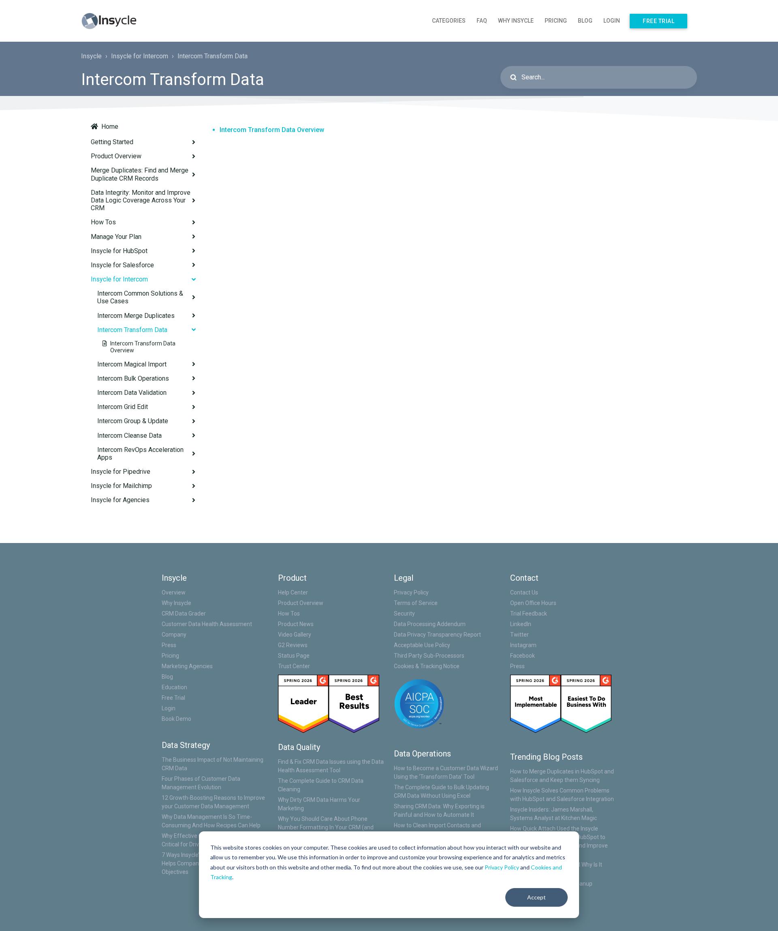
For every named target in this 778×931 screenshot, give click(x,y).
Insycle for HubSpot (119, 251)
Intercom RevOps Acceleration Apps (140, 453)
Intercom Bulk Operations (133, 378)
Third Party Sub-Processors (429, 655)
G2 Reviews (293, 645)
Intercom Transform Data (212, 56)
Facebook (522, 655)
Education (174, 687)
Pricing (556, 20)
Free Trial (658, 21)
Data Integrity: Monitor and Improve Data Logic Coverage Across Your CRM (140, 200)
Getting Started (112, 142)
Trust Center (294, 666)
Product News (296, 624)
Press (169, 645)
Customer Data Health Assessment (207, 624)
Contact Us (524, 592)
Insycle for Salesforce (122, 265)
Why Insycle (516, 20)
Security (404, 613)
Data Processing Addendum (430, 624)
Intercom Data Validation (132, 392)
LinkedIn (520, 624)
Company (174, 634)
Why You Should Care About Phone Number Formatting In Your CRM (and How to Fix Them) (326, 827)
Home (109, 126)
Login (611, 20)
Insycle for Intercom (139, 56)
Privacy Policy (502, 867)
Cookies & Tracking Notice (427, 666)
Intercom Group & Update (132, 421)
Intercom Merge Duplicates (136, 316)
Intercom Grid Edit (122, 407)
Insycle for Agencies (120, 500)
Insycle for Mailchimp (121, 486)
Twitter (519, 634)
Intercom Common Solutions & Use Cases (140, 297)
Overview (174, 592)
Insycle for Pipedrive (120, 471)
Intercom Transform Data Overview (142, 347)
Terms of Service (416, 603)
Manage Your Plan (116, 237)
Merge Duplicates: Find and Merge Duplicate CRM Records (139, 174)
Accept (536, 897)
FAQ (482, 20)
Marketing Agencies (187, 666)
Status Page (294, 655)
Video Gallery (294, 634)
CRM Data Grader (184, 613)
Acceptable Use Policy (422, 645)
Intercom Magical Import (132, 364)
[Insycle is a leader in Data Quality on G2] (303, 703)
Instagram (523, 645)
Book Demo (176, 719)
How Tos (103, 222)
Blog (585, 20)
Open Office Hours (533, 603)
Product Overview (116, 156)
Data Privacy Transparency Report (437, 634)
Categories (449, 20)
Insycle (91, 56)
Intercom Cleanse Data (129, 435)
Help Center (293, 592)
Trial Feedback (528, 613)
